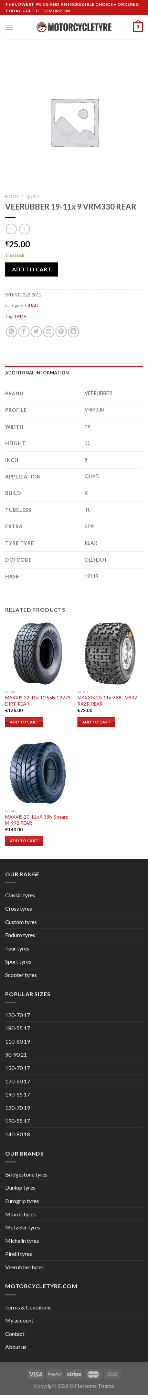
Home (12, 196)
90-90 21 (16, 1054)
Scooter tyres (21, 974)
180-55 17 (17, 1028)
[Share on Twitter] (36, 331)
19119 (20, 316)
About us (16, 1346)
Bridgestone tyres (26, 1174)
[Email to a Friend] (48, 331)
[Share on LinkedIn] (73, 331)
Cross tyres (18, 908)
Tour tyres (17, 948)
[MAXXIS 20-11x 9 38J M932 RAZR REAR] (110, 653)
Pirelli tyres (18, 1253)
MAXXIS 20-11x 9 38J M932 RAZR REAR (107, 701)
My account (19, 1320)
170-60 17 (17, 1081)
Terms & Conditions (28, 1307)
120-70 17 (17, 1015)
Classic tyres (20, 895)
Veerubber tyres (24, 1267)
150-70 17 (17, 1068)
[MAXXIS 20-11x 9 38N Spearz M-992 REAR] (38, 772)
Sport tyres (18, 961)
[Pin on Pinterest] (61, 331)
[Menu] (9, 27)
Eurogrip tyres (22, 1200)
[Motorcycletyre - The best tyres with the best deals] (74, 27)
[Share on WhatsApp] (11, 331)
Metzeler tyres (22, 1227)
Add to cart (31, 269)
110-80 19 (17, 1041)
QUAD (32, 196)
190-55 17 (17, 1094)
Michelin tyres (22, 1240)
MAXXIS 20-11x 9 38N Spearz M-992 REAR (36, 820)
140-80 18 (17, 1134)
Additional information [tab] (37, 372)
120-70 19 (17, 1107)
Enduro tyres (20, 935)
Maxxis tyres (20, 1214)
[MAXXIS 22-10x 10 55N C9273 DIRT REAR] (38, 653)
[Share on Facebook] (24, 331)
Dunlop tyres (20, 1187)
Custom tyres (21, 922)
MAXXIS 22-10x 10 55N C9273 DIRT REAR (38, 701)
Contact (14, 1333)
